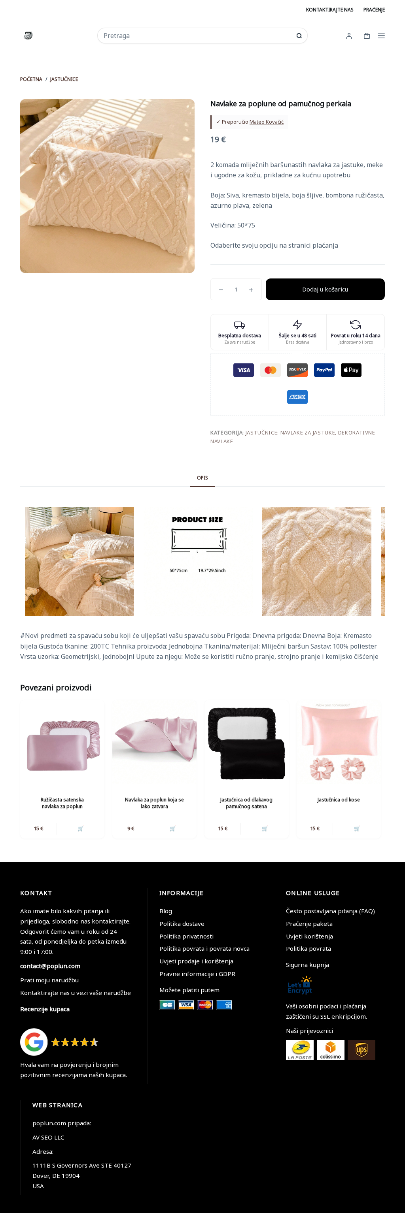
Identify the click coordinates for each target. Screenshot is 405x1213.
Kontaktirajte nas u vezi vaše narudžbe (75, 993)
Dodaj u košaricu (325, 289)
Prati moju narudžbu (49, 980)
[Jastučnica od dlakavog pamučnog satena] (246, 742)
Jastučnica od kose (339, 799)
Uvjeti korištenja (309, 936)
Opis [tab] (202, 477)
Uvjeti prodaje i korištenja (196, 961)
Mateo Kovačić (267, 121)
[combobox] (197, 35)
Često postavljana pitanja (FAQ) (330, 911)
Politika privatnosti (186, 936)
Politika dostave (181, 923)
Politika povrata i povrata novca (204, 948)
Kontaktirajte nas (330, 9)
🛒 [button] (81, 828)
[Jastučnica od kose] (339, 742)
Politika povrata (308, 948)
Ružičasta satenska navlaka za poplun (62, 803)
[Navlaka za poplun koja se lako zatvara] (154, 742)
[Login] (349, 36)
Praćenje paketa (309, 923)
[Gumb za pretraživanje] (299, 35)
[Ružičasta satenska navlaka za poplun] (62, 742)
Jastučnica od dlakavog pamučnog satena (246, 803)
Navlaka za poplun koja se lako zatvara (154, 803)
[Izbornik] (381, 35)
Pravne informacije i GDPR (197, 974)
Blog (165, 911)
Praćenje (374, 9)
